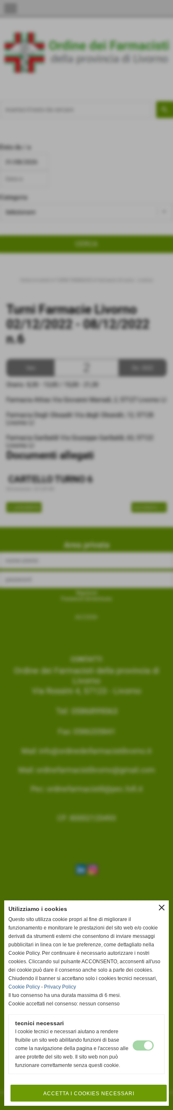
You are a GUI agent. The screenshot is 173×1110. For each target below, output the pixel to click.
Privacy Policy (60, 987)
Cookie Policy (24, 987)
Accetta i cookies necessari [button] (88, 1094)
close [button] (162, 908)
